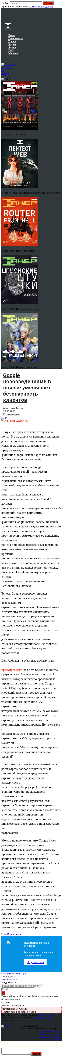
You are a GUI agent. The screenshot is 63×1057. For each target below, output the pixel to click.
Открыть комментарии (14, 973)
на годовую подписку (41, 6)
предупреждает (11, 669)
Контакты (57, 1039)
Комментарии (11, 414)
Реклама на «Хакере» (51, 1037)
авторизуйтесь (9, 979)
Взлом (10, 934)
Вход (59, 5)
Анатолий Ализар (13, 408)
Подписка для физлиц (51, 1031)
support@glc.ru (45, 1014)
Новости (19, 934)
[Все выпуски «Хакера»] (1, 58)
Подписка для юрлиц (51, 1034)
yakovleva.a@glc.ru (42, 1017)
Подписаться (35, 962)
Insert (36, 1053)
